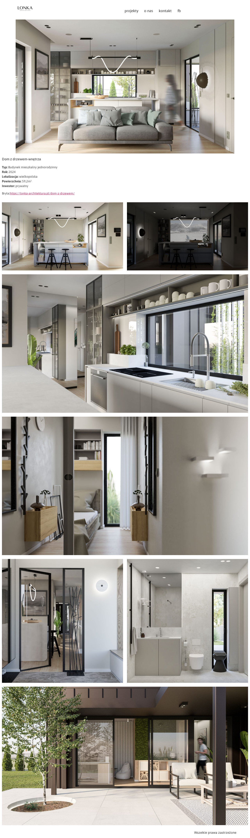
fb (179, 10)
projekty (131, 10)
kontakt (165, 10)
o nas (148, 10)
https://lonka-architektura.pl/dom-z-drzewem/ (42, 193)
